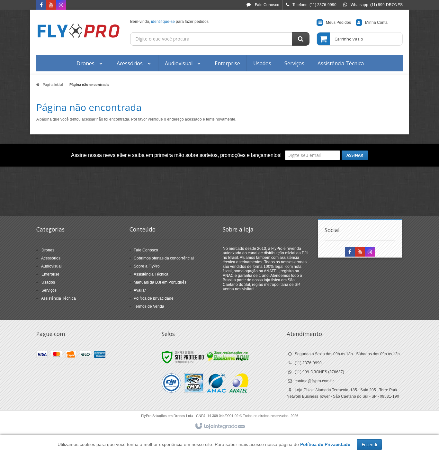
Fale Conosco (266, 5)
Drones (47, 250)
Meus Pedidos (338, 22)
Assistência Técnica (58, 298)
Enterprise (50, 274)
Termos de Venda (149, 306)
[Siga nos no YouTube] (360, 252)
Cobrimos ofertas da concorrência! (164, 258)
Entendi (369, 444)
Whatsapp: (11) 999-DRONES (377, 5)
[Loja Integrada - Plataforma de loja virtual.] (219, 426)
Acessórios (50, 258)
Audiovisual (51, 266)
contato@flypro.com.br (314, 381)
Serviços (49, 290)
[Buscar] (300, 39)
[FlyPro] (78, 31)
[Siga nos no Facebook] (41, 5)
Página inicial (53, 84)
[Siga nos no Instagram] (61, 5)
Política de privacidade (154, 298)
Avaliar (140, 290)
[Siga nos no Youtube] (51, 5)
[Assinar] (355, 155)
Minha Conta (376, 22)
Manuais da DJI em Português (160, 282)
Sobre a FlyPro (147, 266)
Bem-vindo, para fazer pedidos (169, 21)
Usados (48, 282)
